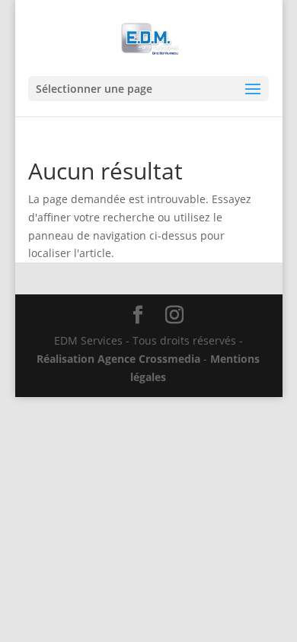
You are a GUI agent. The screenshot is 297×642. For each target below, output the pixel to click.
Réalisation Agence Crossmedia (118, 358)
